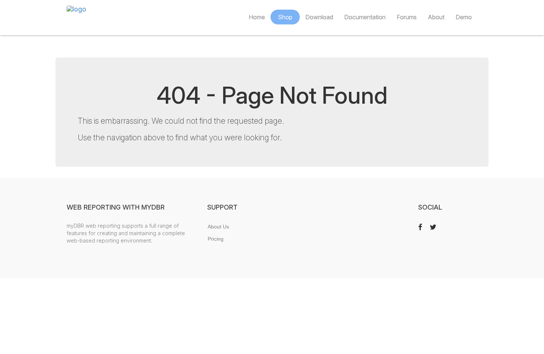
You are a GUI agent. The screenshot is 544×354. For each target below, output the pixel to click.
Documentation (365, 17)
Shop (285, 17)
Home (257, 17)
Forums (407, 17)
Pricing (216, 239)
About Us (218, 227)
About (436, 17)
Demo (464, 17)
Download (319, 17)
